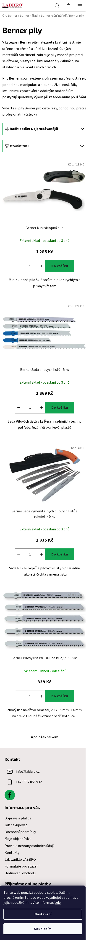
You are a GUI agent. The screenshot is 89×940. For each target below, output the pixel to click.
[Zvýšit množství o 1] (41, 266)
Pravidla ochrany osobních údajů (30, 845)
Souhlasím (43, 928)
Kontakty (12, 852)
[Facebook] (10, 795)
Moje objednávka (18, 838)
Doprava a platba (18, 818)
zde (58, 902)
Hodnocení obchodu (20, 873)
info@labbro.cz (28, 771)
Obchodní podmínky (20, 831)
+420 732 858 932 (29, 782)
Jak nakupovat (16, 825)
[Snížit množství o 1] (18, 266)
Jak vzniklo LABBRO (20, 859)
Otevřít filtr (19, 146)
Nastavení (42, 914)
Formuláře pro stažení (22, 866)
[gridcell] (44, 78)
